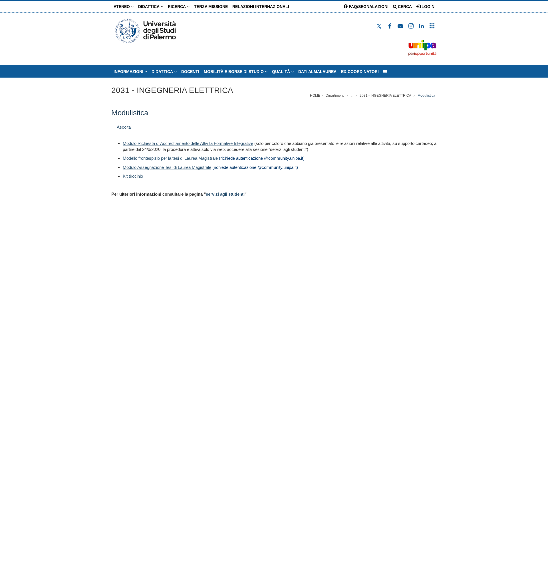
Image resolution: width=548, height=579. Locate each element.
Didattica (149, 6)
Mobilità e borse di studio (234, 71)
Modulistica (426, 96)
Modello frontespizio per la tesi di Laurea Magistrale (170, 158)
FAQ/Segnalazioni (368, 6)
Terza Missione (211, 6)
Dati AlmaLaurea (317, 71)
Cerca (404, 6)
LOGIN (427, 6)
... (352, 96)
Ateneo (122, 6)
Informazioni (129, 71)
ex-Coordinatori (360, 71)
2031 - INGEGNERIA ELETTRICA (172, 90)
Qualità (281, 71)
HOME (315, 96)
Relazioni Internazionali (260, 6)
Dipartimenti (335, 96)
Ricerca (177, 6)
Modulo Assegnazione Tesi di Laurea (167, 167)
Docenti (190, 71)
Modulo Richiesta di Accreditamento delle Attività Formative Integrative (188, 143)
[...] (385, 71)
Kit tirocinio (133, 176)
